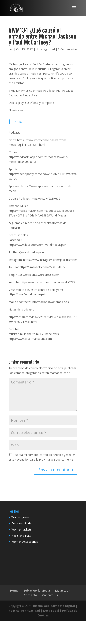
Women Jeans (20, 517)
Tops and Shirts (21, 523)
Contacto (30, 595)
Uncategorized (45, 49)
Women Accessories (24, 541)
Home (14, 590)
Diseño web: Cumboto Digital (54, 606)
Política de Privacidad (24, 610)
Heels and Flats (21, 536)
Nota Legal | (52, 610)
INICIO (18, 122)
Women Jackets (21, 529)
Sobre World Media (37, 590)
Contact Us (50, 595)
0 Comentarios (67, 49)
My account (63, 590)
